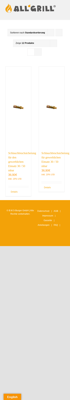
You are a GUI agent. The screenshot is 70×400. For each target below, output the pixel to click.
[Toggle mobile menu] (63, 14)
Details (14, 192)
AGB (56, 211)
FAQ (56, 225)
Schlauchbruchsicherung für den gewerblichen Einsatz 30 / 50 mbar (22, 162)
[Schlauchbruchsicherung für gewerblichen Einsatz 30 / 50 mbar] (51, 107)
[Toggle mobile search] (56, 14)
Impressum (47, 215)
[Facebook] (47, 240)
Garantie (48, 220)
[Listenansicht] (37, 52)
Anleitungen (44, 225)
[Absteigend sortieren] (58, 32)
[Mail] (58, 240)
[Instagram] (41, 240)
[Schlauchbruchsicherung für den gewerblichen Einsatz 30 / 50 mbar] (18, 107)
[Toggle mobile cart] (50, 14)
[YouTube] (52, 240)
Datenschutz (43, 211)
